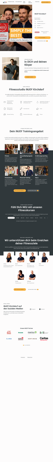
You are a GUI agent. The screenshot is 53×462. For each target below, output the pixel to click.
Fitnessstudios (11, 1)
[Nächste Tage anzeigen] (47, 218)
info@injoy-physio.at (41, 23)
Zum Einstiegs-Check (32, 190)
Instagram (33, 309)
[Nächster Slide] (18, 48)
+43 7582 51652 (40, 21)
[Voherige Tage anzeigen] (5, 218)
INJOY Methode (30, 2)
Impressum (23, 357)
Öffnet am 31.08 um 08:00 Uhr (42, 32)
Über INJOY (24, 2)
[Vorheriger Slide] (14, 48)
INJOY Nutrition (40, 27)
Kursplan (38, 25)
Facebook (43, 309)
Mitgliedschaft (18, 1)
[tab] (11, 218)
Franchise (37, 1)
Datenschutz (29, 357)
